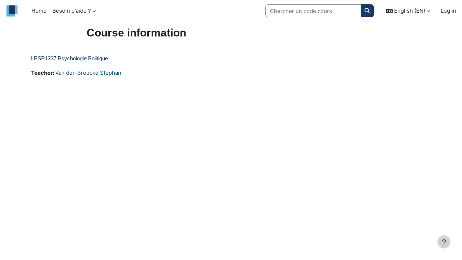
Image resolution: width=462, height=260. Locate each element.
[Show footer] (443, 241)
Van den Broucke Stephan (88, 72)
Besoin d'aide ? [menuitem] (71, 10)
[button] (408, 11)
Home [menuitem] (39, 10)
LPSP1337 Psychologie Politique (69, 58)
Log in (448, 10)
